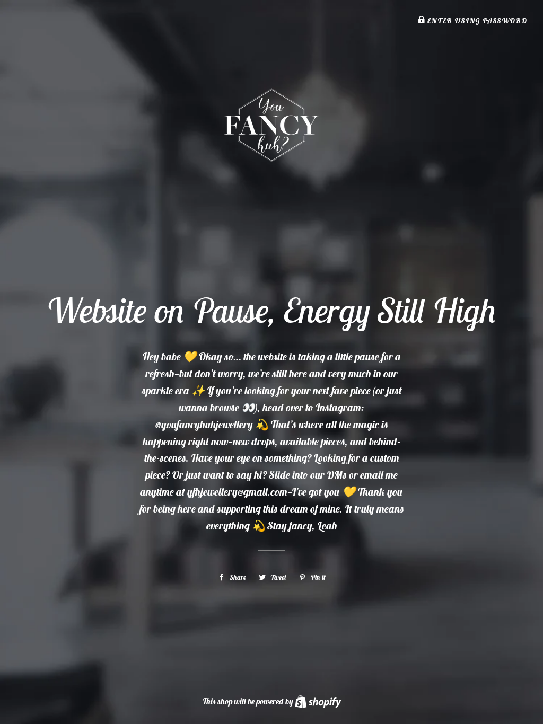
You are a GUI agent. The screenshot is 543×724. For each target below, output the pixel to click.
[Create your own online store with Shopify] (318, 701)
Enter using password (476, 20)
